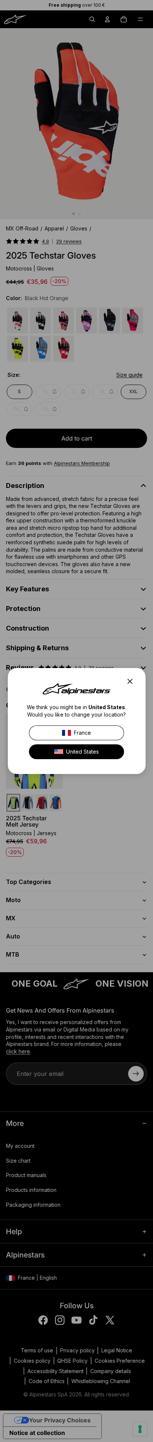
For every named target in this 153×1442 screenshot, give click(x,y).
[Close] (131, 681)
